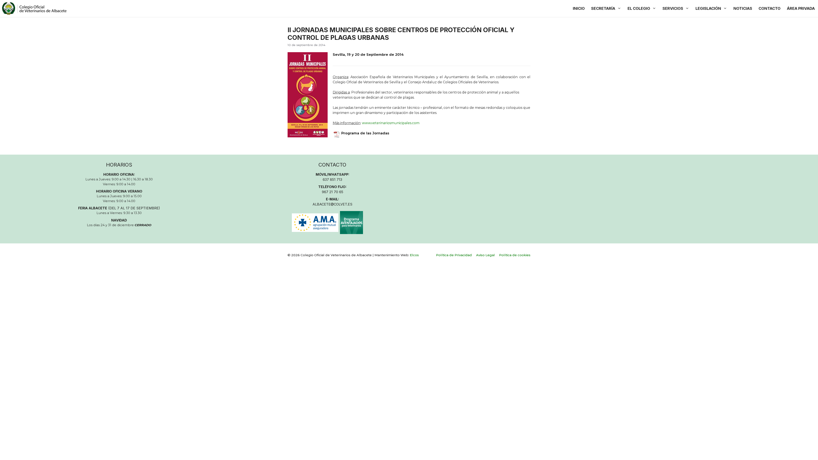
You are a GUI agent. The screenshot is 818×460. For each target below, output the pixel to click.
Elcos (414, 255)
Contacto (770, 8)
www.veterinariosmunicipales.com (390, 123)
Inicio (579, 8)
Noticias (742, 8)
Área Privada (801, 8)
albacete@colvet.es (332, 204)
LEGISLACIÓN (708, 8)
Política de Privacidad (454, 255)
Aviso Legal (485, 255)
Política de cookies (514, 255)
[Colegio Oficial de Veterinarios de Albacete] (34, 8)
